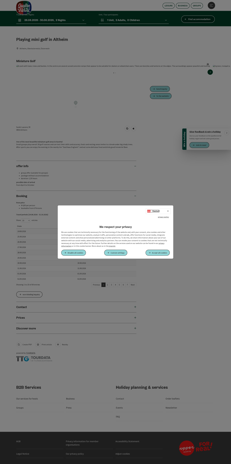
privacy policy (163, 217)
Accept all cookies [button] (159, 252)
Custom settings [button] (118, 252)
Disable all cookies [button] (75, 252)
